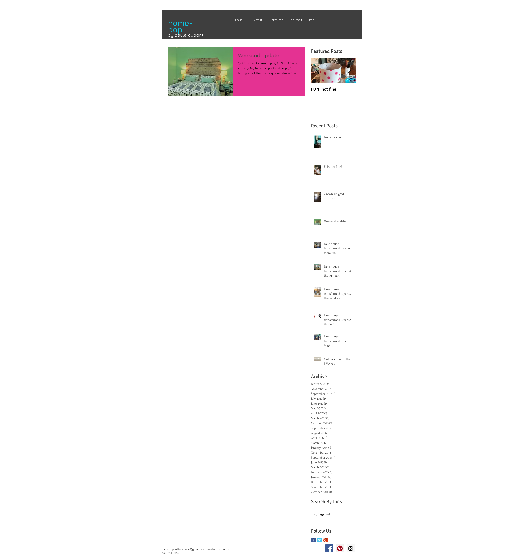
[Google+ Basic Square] (325, 540)
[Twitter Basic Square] (319, 540)
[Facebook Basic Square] (313, 540)
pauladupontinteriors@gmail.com (184, 549)
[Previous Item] (317, 70)
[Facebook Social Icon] (329, 548)
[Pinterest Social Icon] (340, 548)
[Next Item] (349, 70)
